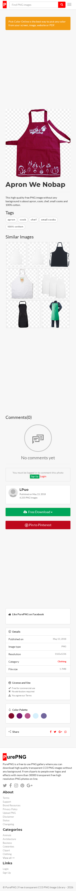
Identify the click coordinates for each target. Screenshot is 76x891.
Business (7, 843)
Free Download (39, 512)
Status (6, 820)
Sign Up (34, 476)
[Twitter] (55, 731)
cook (23, 219)
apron (11, 219)
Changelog (8, 824)
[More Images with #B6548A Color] (27, 716)
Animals (7, 835)
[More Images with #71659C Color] (44, 716)
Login (43, 476)
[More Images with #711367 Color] (19, 716)
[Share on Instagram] (16, 785)
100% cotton (15, 226)
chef (34, 219)
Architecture (9, 839)
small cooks (48, 219)
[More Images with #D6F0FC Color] (36, 716)
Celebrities (8, 846)
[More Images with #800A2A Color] (11, 716)
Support (7, 801)
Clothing (62, 661)
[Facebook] (50, 731)
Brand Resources (11, 805)
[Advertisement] (38, 71)
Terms (6, 798)
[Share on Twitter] (5, 785)
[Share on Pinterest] (22, 785)
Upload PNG (9, 813)
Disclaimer (8, 816)
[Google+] (60, 731)
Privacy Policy (10, 809)
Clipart (6, 850)
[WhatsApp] (65, 731)
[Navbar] (69, 4)
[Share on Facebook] (10, 785)
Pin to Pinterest (39, 525)
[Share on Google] (29, 785)
